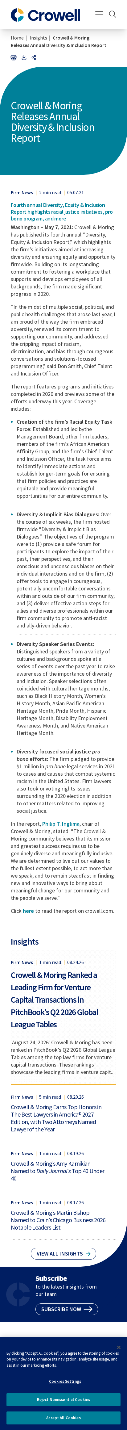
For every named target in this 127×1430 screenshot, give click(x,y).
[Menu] (99, 15)
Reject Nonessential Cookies (63, 1399)
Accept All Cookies (63, 1417)
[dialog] (63, 1383)
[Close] (119, 1347)
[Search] (112, 15)
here (28, 910)
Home (17, 38)
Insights (38, 38)
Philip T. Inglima (61, 823)
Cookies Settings (65, 1381)
